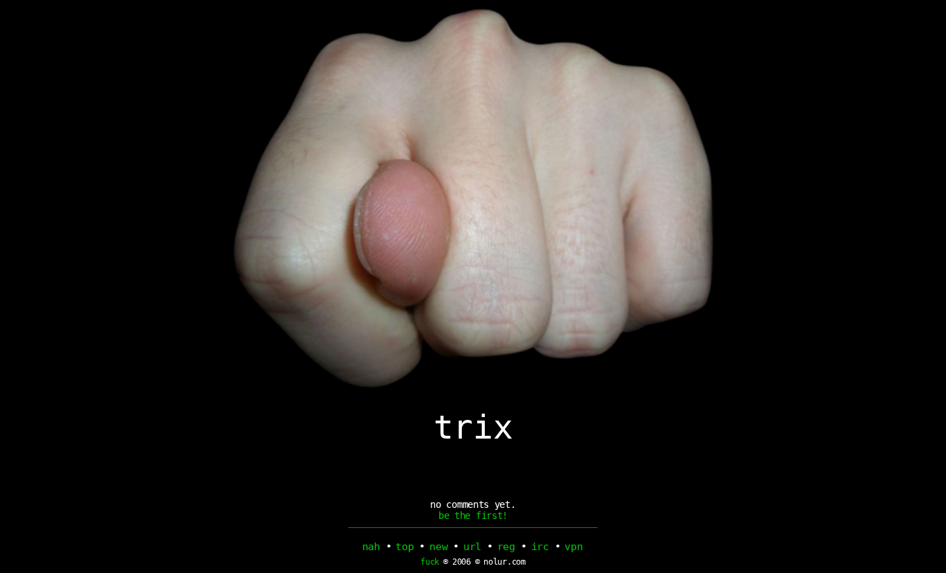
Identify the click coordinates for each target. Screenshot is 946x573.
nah (371, 546)
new (438, 546)
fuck (429, 562)
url (472, 546)
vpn (573, 546)
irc (540, 546)
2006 (461, 562)
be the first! (473, 515)
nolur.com (504, 562)
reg (506, 546)
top (404, 546)
